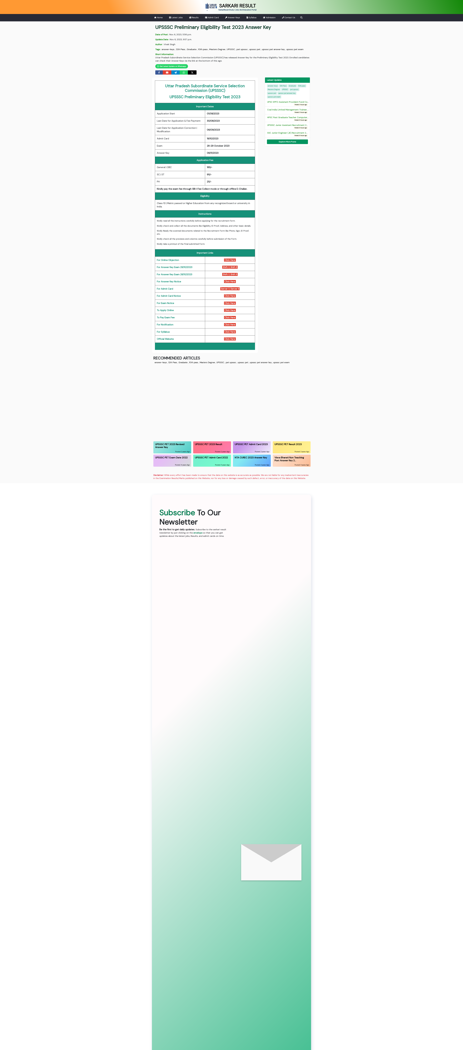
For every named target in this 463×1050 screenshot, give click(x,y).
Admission (270, 17)
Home (159, 17)
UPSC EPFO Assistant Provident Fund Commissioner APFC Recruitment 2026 (305, 103)
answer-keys (168, 49)
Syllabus (252, 17)
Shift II (234, 267)
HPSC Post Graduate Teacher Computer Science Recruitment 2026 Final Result (306, 118)
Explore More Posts (287, 141)
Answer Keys (233, 17)
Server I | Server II (230, 288)
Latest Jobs (177, 17)
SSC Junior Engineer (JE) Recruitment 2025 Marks (292, 133)
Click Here (230, 260)
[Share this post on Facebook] (159, 72)
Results (195, 17)
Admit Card (213, 17)
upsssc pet (254, 49)
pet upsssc (242, 49)
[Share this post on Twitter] (192, 72)
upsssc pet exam (294, 49)
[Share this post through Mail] (167, 72)
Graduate (191, 49)
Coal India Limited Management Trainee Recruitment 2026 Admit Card (302, 110)
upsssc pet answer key (273, 49)
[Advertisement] (225, 402)
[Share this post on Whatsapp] (184, 72)
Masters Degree (217, 49)
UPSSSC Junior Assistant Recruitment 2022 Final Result (294, 126)
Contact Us (289, 17)
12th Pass (180, 49)
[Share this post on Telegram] (175, 72)
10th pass (203, 49)
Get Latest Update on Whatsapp (172, 66)
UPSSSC (231, 49)
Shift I (225, 267)
